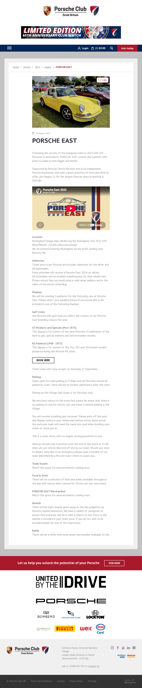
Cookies (61, 681)
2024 (37, 67)
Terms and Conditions (41, 681)
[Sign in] (82, 48)
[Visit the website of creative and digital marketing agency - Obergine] (129, 681)
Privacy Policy (76, 681)
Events (26, 67)
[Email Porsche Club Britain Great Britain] (133, 647)
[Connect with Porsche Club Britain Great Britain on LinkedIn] (128, 647)
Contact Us (93, 666)
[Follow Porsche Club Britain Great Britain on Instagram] (112, 647)
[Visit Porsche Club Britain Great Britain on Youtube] (123, 647)
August (47, 67)
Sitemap (92, 681)
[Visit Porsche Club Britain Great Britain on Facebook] (117, 647)
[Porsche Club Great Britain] (71, 10)
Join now (114, 563)
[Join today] (127, 48)
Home (16, 67)
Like (104, 80)
